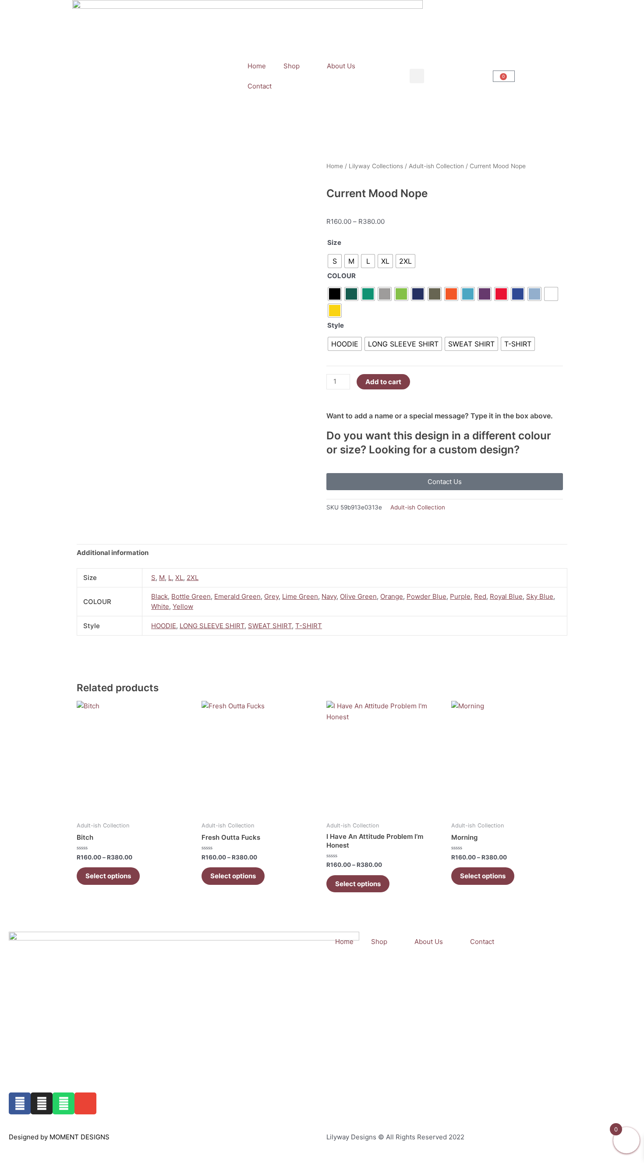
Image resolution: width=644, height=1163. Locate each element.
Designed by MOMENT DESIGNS (59, 1137)
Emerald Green (237, 596)
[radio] (334, 261)
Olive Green (358, 596)
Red (480, 596)
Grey (271, 596)
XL (179, 577)
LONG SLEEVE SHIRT (212, 626)
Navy (329, 596)
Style (335, 325)
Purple (460, 596)
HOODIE (163, 626)
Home (257, 66)
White (160, 606)
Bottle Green (191, 596)
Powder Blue (426, 596)
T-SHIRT (308, 626)
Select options (108, 876)
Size (334, 242)
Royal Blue (506, 596)
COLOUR (341, 276)
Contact (260, 86)
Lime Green (300, 596)
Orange (391, 596)
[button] (417, 76)
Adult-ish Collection (436, 166)
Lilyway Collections (376, 166)
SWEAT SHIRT (270, 626)
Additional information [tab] (113, 552)
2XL (192, 577)
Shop (291, 66)
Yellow (183, 606)
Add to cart (383, 382)
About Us (341, 66)
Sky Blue (539, 596)
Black (159, 596)
